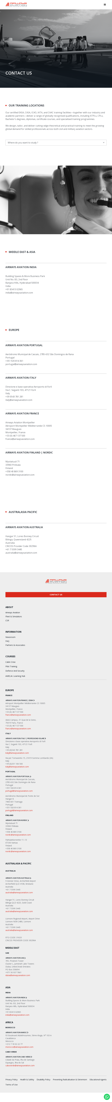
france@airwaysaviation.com (20, 438)
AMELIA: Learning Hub (15, 676)
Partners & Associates (15, 645)
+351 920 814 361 (14, 360)
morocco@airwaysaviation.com (19, 1047)
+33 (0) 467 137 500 (15, 435)
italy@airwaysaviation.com (18, 399)
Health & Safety (27, 1079)
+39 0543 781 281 (14, 396)
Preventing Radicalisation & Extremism (70, 1079)
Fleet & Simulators (13, 616)
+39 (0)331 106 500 (14, 763)
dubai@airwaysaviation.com (17, 975)
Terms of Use (11, 1084)
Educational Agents (98, 1079)
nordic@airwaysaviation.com (19, 474)
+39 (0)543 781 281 (14, 750)
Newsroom (10, 637)
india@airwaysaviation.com (19, 292)
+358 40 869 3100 (14, 471)
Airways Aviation (12, 612)
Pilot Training (11, 666)
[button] (105, 4)
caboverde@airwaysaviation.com (20, 1065)
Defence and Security (14, 670)
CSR (7, 620)
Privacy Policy (11, 1079)
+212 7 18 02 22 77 (14, 1044)
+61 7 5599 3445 (13, 549)
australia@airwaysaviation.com (21, 552)
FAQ (7, 641)
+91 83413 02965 (14, 289)
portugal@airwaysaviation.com (21, 364)
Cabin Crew (10, 662)
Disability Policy (43, 1079)
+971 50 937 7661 (13, 972)
